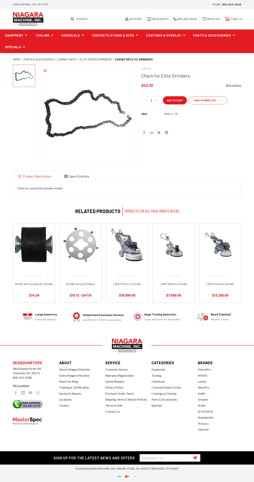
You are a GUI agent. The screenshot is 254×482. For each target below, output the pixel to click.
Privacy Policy (114, 387)
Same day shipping (45, 319)
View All (203, 429)
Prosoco (203, 423)
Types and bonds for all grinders (162, 319)
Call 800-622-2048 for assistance (102, 319)
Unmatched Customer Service (103, 315)
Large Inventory (46, 314)
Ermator (203, 399)
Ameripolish (205, 417)
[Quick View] (47, 231)
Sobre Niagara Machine (74, 375)
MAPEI (202, 375)
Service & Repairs (70, 393)
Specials (13, 47)
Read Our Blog (68, 381)
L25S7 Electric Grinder (127, 284)
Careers (64, 405)
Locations (65, 399)
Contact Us (112, 411)
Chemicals (70, 35)
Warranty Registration (119, 375)
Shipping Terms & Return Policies (126, 399)
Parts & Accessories (212, 35)
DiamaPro (204, 369)
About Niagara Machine (74, 369)
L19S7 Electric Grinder (173, 284)
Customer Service (116, 369)
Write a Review (233, 85)
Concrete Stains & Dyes (113, 35)
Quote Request (114, 381)
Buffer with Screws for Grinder (34, 284)
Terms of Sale (113, 405)
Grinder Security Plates (80, 284)
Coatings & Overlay (163, 35)
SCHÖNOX (205, 411)
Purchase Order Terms (119, 393)
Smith (201, 393)
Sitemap (173, 468)
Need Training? (221, 314)
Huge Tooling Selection (160, 314)
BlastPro (203, 387)
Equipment (14, 35)
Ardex (202, 405)
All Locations (21, 385)
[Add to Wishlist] (47, 240)
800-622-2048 (231, 4)
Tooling (42, 35)
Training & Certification (74, 387)
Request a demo (220, 319)
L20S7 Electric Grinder (220, 284)
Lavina (202, 381)
